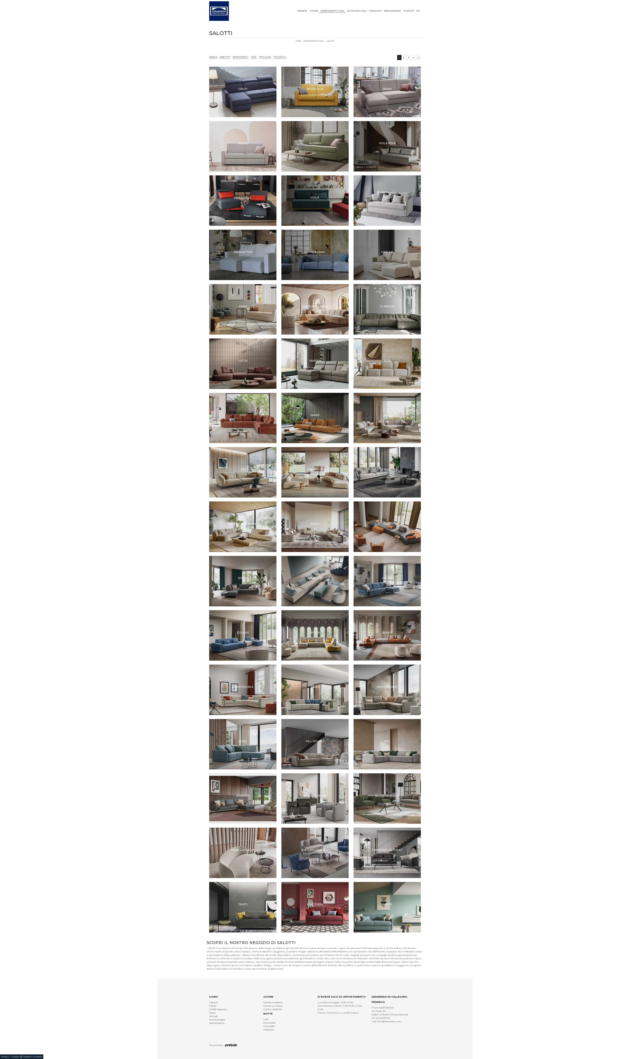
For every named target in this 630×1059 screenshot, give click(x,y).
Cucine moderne (273, 1002)
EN (418, 11)
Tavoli (212, 1012)
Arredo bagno (217, 1019)
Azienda (302, 11)
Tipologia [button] (265, 57)
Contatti (408, 11)
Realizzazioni (392, 11)
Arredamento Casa (332, 11)
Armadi (213, 1016)
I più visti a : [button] (279, 57)
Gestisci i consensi (32, 1056)
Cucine (314, 11)
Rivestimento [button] (241, 57)
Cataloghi (375, 11)
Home (298, 41)
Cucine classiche (272, 1009)
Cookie (15, 1056)
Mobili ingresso (218, 1009)
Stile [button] (254, 57)
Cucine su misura (273, 1005)
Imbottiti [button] (225, 57)
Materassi (268, 1029)
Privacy (5, 1056)
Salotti (330, 41)
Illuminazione (216, 1023)
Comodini (269, 1026)
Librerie (213, 1002)
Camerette (269, 1022)
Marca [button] (213, 57)
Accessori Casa (356, 11)
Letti (265, 1019)
